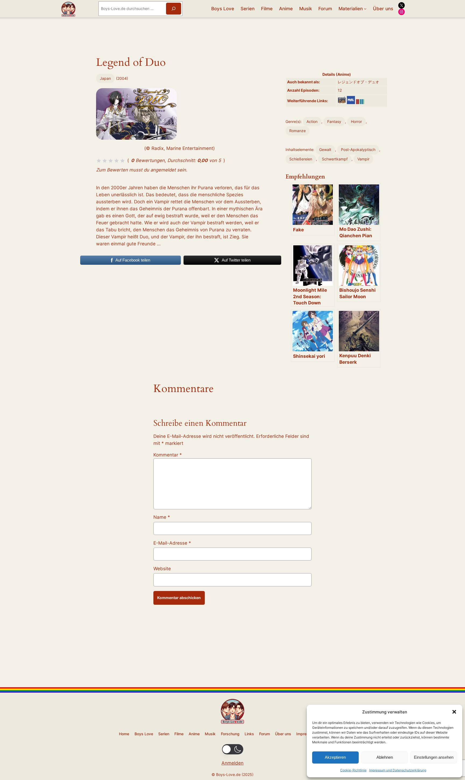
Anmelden (232, 763)
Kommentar (167, 455)
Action (312, 121)
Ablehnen (384, 757)
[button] (454, 711)
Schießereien (300, 159)
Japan (105, 78)
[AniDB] (342, 100)
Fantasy (334, 121)
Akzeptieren (335, 757)
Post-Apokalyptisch (358, 149)
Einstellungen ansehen (433, 757)
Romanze (297, 130)
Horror (356, 121)
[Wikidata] (360, 101)
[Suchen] (173, 8)
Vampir (363, 159)
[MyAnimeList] (351, 100)
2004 (122, 78)
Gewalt (325, 149)
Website (162, 568)
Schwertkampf (335, 159)
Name (161, 517)
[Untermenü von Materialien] (365, 8)
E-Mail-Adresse (172, 543)
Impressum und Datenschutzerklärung (397, 770)
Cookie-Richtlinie (353, 770)
